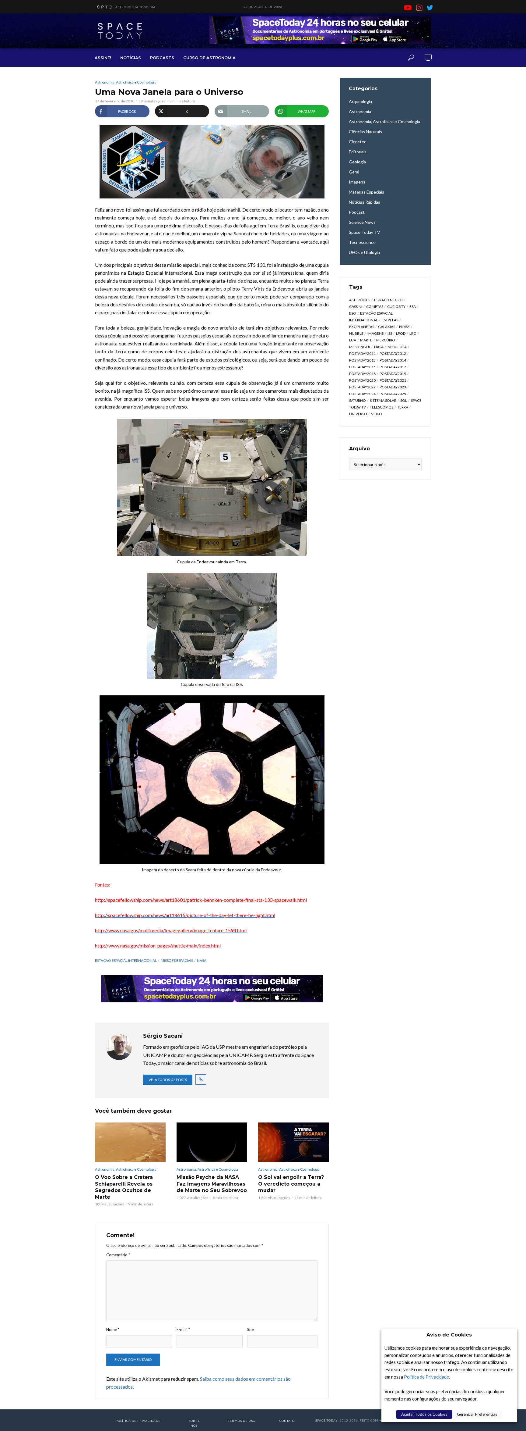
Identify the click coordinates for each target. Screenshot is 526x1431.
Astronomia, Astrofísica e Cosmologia (125, 82)
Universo (358, 414)
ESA (412, 306)
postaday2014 (393, 360)
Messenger (359, 346)
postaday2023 (393, 387)
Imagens (375, 333)
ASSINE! (103, 57)
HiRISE (404, 326)
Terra (402, 407)
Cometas (374, 306)
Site (250, 1329)
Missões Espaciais (177, 960)
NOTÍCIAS (130, 57)
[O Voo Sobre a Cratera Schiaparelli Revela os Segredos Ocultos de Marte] (130, 1142)
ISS (389, 333)
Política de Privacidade (426, 1376)
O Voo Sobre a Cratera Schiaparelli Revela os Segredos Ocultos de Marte (124, 1187)
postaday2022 (362, 387)
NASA (201, 960)
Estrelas (390, 320)
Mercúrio (385, 340)
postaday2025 (393, 393)
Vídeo (376, 414)
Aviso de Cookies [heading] (449, 1335)
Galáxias (386, 326)
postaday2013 (362, 360)
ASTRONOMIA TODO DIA (135, 7)
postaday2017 (393, 367)
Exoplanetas (361, 326)
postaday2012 (393, 353)
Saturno (357, 400)
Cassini (355, 306)
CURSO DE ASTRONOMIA (209, 57)
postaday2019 (393, 373)
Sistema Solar (383, 400)
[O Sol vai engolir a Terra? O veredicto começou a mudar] (293, 1142)
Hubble (356, 333)
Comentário (118, 1254)
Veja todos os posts (168, 1079)
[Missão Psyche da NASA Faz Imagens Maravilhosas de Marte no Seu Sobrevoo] (212, 1142)
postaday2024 (362, 393)
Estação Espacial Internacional (126, 960)
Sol (403, 400)
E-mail (183, 1329)
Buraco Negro (388, 300)
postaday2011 (362, 353)
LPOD (400, 333)
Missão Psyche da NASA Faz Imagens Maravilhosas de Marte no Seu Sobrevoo (212, 1183)
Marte (366, 340)
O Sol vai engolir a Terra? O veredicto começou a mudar (291, 1183)
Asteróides (359, 300)
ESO (352, 313)
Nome (112, 1329)
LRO (412, 333)
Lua (352, 340)
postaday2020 (362, 380)
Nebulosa (397, 346)
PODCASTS (162, 57)
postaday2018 (362, 373)
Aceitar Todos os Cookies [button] (424, 1414)
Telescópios (381, 407)
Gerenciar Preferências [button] (477, 1414)
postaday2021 (393, 380)
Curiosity (396, 306)
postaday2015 (362, 367)
